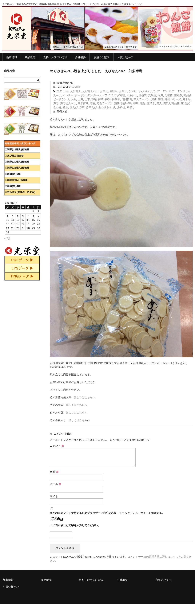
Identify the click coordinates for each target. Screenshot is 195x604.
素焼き (151, 103)
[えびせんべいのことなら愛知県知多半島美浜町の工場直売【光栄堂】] (97, 46)
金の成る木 (105, 107)
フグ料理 (119, 95)
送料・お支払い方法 (55, 57)
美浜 (159, 103)
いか (66, 91)
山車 (87, 99)
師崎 (101, 99)
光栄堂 (152, 95)
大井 (73, 99)
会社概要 (80, 57)
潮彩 (92, 103)
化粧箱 (169, 95)
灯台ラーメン (105, 103)
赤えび (74, 107)
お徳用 (113, 91)
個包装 (143, 95)
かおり (133, 91)
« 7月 (7, 238)
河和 (154, 99)
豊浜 (65, 107)
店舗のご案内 (101, 57)
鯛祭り (131, 107)
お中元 (104, 91)
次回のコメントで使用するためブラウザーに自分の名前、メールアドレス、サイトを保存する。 (107, 512)
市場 (94, 99)
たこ (153, 91)
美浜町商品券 (171, 103)
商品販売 (30, 57)
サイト (54, 496)
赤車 (82, 107)
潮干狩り (83, 103)
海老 (56, 103)
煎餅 (117, 103)
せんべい (143, 91)
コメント (57, 445)
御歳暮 (116, 99)
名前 (54, 471)
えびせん (75, 91)
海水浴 (186, 99)
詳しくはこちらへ (84, 397)
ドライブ (107, 95)
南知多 (178, 95)
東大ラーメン (142, 99)
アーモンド (163, 91)
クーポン (80, 95)
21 (28, 224)
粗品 (142, 103)
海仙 (160, 99)
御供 (107, 99)
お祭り (123, 91)
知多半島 (126, 103)
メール (55, 483)
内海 (160, 95)
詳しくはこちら (78, 420)
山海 (80, 99)
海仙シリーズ (173, 99)
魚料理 (121, 107)
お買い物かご (125, 57)
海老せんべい (68, 103)
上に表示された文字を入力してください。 (75, 525)
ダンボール (94, 95)
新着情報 (11, 57)
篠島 (136, 103)
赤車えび (91, 107)
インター (68, 95)
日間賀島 (126, 99)
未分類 (76, 86)
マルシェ (131, 95)
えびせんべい (90, 91)
